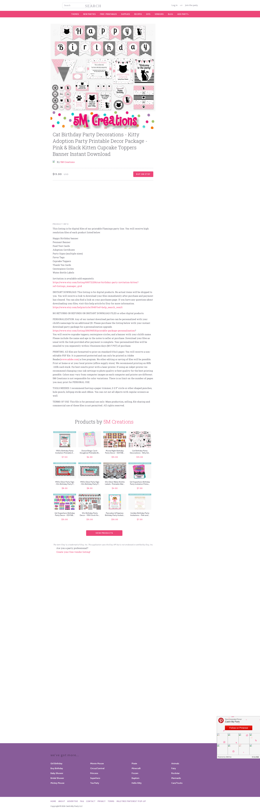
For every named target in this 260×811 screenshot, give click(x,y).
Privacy (101, 801)
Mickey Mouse (57, 783)
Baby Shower (57, 773)
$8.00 (65, 488)
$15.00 (115, 457)
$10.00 (114, 519)
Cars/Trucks (176, 783)
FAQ (82, 801)
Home (53, 801)
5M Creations (67, 162)
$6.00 (90, 457)
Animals (175, 763)
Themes (75, 14)
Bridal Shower (57, 778)
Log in (175, 5)
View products (104, 533)
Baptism (135, 778)
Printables (108, 14)
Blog (170, 14)
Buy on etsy (143, 174)
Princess (94, 773)
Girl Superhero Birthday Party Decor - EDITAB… (65, 514)
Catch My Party (130, 5)
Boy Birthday (57, 768)
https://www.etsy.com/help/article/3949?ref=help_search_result (88, 307)
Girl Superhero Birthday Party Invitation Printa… (140, 483)
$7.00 (65, 457)
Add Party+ (183, 14)
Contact (90, 801)
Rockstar (175, 773)
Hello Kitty (137, 783)
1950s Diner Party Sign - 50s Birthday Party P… (64, 483)
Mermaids (176, 778)
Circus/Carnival (97, 768)
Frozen (135, 773)
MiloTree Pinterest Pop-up (131, 801)
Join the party (191, 5)
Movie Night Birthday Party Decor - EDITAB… (114, 451)
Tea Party (94, 783)
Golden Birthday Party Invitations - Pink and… (139, 514)
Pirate (134, 763)
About (61, 801)
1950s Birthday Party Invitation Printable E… (64, 451)
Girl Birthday (56, 763)
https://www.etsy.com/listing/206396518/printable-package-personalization (94, 330)
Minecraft (136, 768)
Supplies (125, 14)
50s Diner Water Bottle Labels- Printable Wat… (115, 483)
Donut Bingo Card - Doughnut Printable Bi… (90, 451)
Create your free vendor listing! (73, 551)
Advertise (72, 801)
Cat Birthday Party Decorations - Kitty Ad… (140, 451)
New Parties (89, 14)
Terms (111, 801)
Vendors (159, 14)
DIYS (148, 14)
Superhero (95, 778)
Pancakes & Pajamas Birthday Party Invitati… (114, 514)
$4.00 (115, 488)
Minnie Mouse (97, 763)
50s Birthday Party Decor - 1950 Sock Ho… (90, 514)
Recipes (138, 14)
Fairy (173, 768)
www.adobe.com (70, 359)
